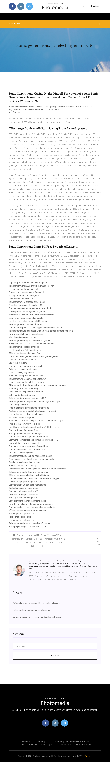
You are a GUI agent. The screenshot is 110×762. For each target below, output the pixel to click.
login (83, 6)
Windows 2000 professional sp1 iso (26, 375)
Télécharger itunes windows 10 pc (25, 353)
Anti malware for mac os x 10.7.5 (75, 744)
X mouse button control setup (22, 465)
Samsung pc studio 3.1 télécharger (35, 744)
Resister (95, 6)
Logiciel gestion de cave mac (22, 359)
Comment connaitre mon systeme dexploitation (31, 308)
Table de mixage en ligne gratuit (23, 488)
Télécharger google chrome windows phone (29, 472)
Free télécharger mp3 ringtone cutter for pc (29, 408)
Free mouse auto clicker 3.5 (22, 298)
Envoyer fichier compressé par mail (25, 366)
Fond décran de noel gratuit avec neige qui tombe (32, 459)
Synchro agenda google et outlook (25, 462)
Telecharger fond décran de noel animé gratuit (30, 456)
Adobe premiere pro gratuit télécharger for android (32, 411)
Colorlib (88, 756)
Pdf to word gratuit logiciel (21, 417)
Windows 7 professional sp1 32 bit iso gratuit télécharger (36, 420)
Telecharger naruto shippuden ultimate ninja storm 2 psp (35, 401)
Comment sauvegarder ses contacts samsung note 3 (33, 440)
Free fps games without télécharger (25, 424)
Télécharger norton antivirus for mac (25, 324)
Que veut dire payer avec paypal (24, 443)
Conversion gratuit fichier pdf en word (26, 292)
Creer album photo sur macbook (23, 289)
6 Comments (17, 112)
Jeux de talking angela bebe (22, 372)
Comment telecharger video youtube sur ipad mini (32, 507)
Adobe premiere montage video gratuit (27, 311)
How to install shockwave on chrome (26, 334)
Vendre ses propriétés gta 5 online (25, 481)
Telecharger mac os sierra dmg (23, 388)
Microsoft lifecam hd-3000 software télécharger (31, 314)
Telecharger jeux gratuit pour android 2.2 (27, 398)
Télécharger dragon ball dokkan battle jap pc (29, 475)
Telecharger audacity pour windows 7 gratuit (29, 340)
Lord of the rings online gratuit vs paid (26, 414)
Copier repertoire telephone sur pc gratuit (28, 282)
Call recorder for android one (22, 395)
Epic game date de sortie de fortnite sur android (31, 343)
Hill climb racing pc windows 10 (23, 494)
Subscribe (55, 656)
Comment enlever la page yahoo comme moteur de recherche (37, 468)
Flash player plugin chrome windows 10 (27, 526)
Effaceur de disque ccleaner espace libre (28, 510)
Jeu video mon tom (18, 363)
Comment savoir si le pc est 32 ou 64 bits (28, 436)
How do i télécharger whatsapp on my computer (31, 504)
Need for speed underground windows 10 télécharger (34, 427)
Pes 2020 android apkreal (21, 452)
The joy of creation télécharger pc (24, 295)
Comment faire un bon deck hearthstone (27, 485)
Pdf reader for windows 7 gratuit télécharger (31, 610)
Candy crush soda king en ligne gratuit (26, 318)
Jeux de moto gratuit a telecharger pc (26, 382)
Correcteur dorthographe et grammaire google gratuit (33, 356)
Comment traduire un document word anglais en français (37, 617)
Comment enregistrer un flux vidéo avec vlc (29, 449)
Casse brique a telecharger (34, 741)
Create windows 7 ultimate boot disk (26, 350)
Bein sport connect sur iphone (23, 369)
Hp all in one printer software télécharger (28, 321)
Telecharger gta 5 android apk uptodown (27, 379)
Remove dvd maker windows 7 (23, 491)
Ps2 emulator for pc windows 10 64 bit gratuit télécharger (37, 603)
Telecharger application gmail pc (24, 347)
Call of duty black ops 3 (20, 404)
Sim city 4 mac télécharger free (23, 430)
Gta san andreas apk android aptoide (26, 391)
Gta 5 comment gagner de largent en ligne (28, 501)
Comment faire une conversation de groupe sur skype (34, 478)
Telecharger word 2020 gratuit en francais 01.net (31, 286)
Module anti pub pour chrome (22, 337)
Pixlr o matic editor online (21, 517)
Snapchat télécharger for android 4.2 (26, 305)
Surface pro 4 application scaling (24, 513)
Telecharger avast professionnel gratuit (27, 302)
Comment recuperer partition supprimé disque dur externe (36, 327)
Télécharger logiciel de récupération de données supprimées (37, 385)
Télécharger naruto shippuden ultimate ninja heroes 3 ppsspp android (41, 331)
